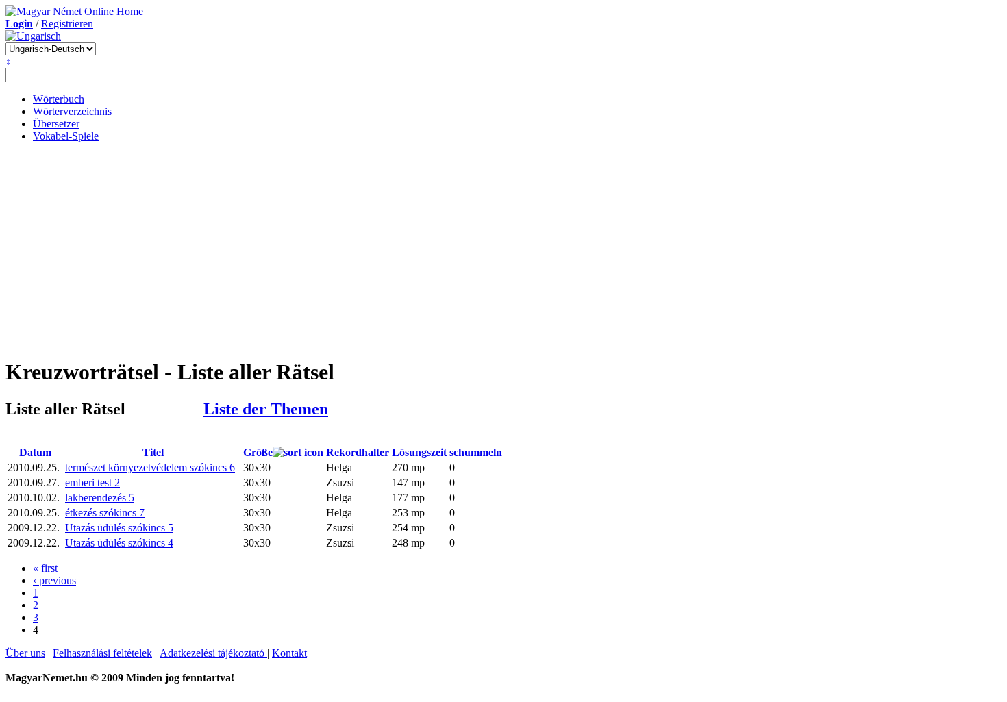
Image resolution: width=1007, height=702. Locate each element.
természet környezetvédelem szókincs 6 (150, 467)
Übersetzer (56, 123)
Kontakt (289, 653)
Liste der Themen (265, 409)
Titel (153, 452)
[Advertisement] (503, 249)
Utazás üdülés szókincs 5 (119, 528)
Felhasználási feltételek (102, 653)
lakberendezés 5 (99, 497)
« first (45, 568)
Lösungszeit (419, 452)
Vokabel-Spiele (66, 136)
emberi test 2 (92, 482)
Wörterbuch (58, 99)
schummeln (475, 452)
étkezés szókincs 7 (105, 512)
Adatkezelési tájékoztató (213, 653)
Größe (258, 452)
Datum (35, 452)
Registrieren (67, 23)
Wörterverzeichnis (72, 111)
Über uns (25, 653)
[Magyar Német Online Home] (74, 11)
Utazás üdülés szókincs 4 (119, 543)
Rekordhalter (357, 452)
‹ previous (54, 580)
